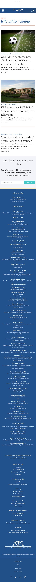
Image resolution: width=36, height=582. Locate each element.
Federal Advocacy (18, 491)
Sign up (29, 182)
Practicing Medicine (18, 513)
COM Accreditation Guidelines (18, 484)
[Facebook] (11, 577)
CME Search (18, 506)
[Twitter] (15, 577)
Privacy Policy (18, 571)
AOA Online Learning (18, 503)
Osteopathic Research (18, 530)
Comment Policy (18, 561)
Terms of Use (18, 568)
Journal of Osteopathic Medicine (18, 532)
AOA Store (18, 474)
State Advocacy (18, 494)
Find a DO (18, 467)
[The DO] (18, 11)
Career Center (18, 515)
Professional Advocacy (18, 496)
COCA (18, 481)
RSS (18, 565)
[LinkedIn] (20, 577)
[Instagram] (25, 577)
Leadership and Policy (18, 472)
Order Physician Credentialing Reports (18, 523)
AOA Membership (18, 469)
